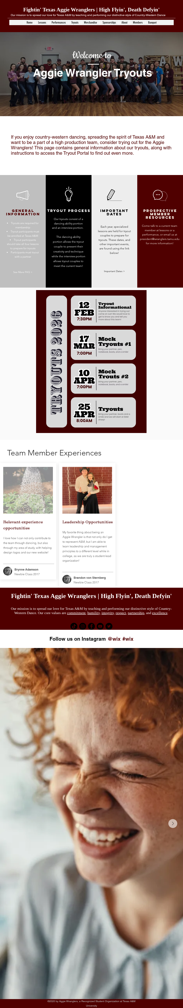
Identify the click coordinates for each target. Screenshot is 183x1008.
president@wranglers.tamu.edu (159, 239)
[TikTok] (73, 626)
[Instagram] (82, 626)
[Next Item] (172, 823)
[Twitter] (108, 626)
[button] (42, 22)
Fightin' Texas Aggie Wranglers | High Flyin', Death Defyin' (91, 9)
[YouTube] (100, 626)
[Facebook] (91, 626)
